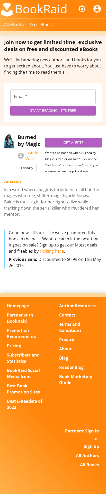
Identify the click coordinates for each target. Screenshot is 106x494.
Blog (63, 358)
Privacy (66, 339)
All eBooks (14, 24)
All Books (89, 465)
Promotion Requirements (21, 333)
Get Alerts (73, 142)
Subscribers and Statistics (23, 358)
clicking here (52, 251)
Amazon (12, 181)
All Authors (87, 455)
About (65, 349)
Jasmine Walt (33, 156)
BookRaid (41, 9)
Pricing (14, 346)
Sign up (91, 446)
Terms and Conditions (70, 327)
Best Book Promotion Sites (23, 389)
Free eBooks (42, 24)
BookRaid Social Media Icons (23, 373)
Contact (67, 315)
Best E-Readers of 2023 (24, 404)
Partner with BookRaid (20, 318)
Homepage (18, 306)
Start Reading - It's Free (53, 110)
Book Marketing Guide (75, 380)
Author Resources (77, 306)
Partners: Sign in (82, 431)
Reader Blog (71, 367)
